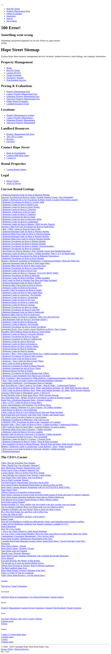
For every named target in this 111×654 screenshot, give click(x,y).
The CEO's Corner (26, 619)
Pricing (4, 624)
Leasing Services (28, 608)
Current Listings (57, 597)
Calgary (14, 586)
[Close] (2, 4)
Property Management (10, 608)
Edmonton (22, 586)
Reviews (14, 619)
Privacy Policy (7, 649)
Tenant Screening (73, 608)
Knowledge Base (13, 635)
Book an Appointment (18, 597)
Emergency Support (44, 608)
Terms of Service (21, 649)
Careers (7, 640)
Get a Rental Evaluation (39, 597)
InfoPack (5, 597)
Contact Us (6, 634)
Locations (4, 581)
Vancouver (5, 586)
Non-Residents (59, 608)
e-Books (21, 620)
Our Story (5, 619)
